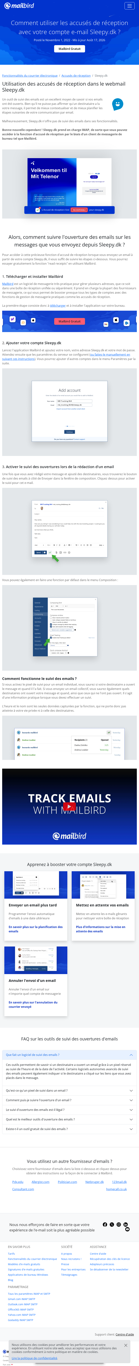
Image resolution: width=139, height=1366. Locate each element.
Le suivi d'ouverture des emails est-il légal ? (35, 1110)
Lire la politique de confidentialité (34, 1358)
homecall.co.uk (116, 1189)
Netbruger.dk (94, 1182)
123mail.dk (119, 1182)
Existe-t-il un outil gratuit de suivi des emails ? (37, 1129)
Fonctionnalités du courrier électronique (32, 1259)
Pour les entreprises (73, 1269)
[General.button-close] (125, 1345)
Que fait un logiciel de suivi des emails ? (32, 1055)
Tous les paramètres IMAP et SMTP (29, 1293)
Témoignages (69, 1274)
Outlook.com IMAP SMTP (22, 1304)
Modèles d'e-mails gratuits (24, 1264)
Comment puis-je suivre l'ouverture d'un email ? (38, 1100)
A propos (66, 1253)
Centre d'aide (98, 1253)
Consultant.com (23, 1189)
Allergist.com (40, 1182)
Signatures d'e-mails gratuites (26, 1269)
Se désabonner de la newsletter (109, 1269)
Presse (65, 1264)
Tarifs (11, 1253)
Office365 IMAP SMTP (21, 1309)
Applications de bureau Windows (28, 1274)
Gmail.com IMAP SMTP (21, 1299)
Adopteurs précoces (102, 1264)
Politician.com (67, 1182)
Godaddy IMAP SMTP (20, 1320)
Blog (10, 1280)
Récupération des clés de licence (110, 1259)
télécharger (58, 306)
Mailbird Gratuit (70, 49)
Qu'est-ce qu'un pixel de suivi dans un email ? (37, 1091)
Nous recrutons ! (71, 1259)
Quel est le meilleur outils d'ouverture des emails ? (40, 1119)
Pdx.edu (17, 1182)
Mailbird (7, 284)
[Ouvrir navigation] (130, 5)
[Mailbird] (19, 5)
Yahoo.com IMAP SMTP (21, 1314)
